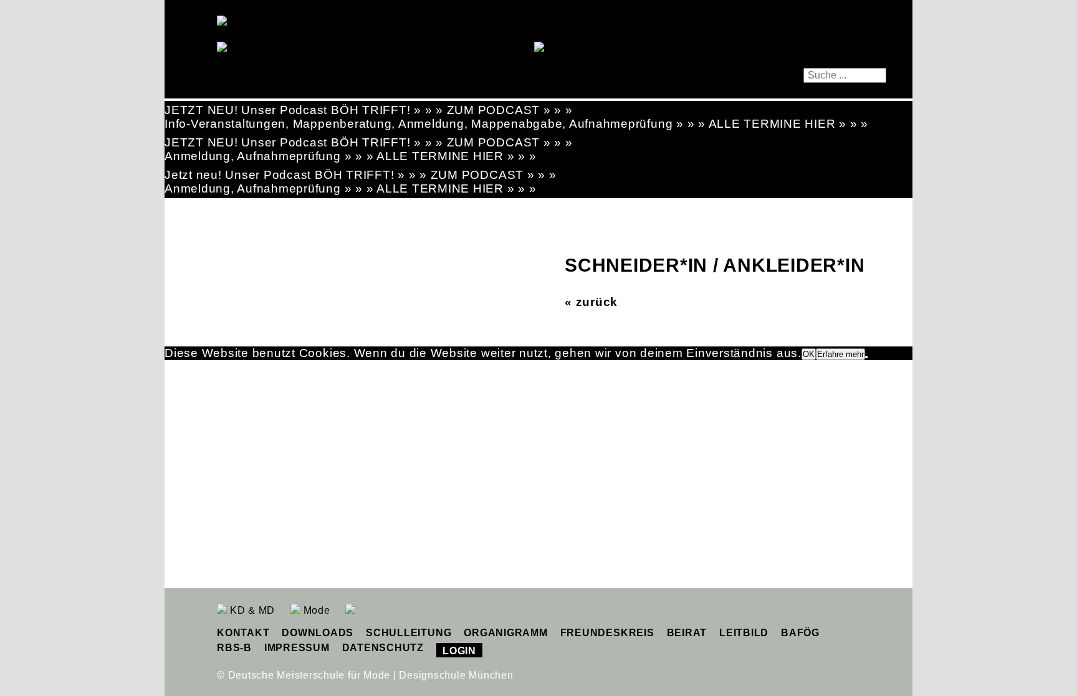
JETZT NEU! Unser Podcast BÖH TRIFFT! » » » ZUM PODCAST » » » (369, 110)
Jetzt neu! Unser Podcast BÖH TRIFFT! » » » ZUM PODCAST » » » (361, 174)
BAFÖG (800, 632)
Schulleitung (408, 632)
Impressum (297, 647)
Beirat (687, 632)
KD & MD (251, 610)
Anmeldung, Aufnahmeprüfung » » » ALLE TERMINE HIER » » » (351, 156)
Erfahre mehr (840, 354)
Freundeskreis (607, 632)
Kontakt (243, 632)
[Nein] (866, 357)
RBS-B (234, 647)
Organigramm (505, 632)
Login (459, 651)
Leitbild (743, 632)
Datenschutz (383, 647)
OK (809, 354)
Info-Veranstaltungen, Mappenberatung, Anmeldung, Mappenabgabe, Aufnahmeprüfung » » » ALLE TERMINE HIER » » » (516, 123)
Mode (315, 610)
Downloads (317, 632)
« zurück (591, 301)
